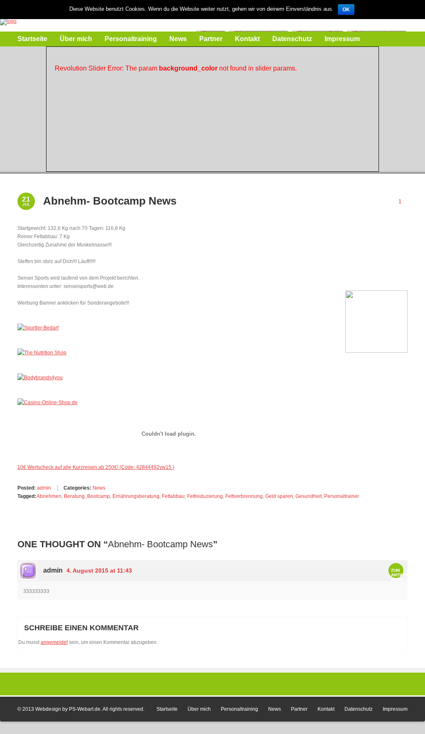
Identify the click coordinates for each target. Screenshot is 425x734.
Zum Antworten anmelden (404, 575)
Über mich (76, 38)
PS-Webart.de (84, 709)
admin (43, 488)
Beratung (74, 496)
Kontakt (247, 38)
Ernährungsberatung (135, 496)
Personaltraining (131, 38)
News (178, 38)
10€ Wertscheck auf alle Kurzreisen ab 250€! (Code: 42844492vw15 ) (95, 467)
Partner (210, 38)
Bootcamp (98, 496)
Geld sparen (279, 496)
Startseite (32, 38)
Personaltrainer (341, 496)
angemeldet (54, 642)
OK (346, 9)
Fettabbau (173, 496)
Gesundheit (309, 496)
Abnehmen (49, 496)
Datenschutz (292, 38)
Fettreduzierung (205, 496)
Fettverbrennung (244, 496)
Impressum (342, 38)
